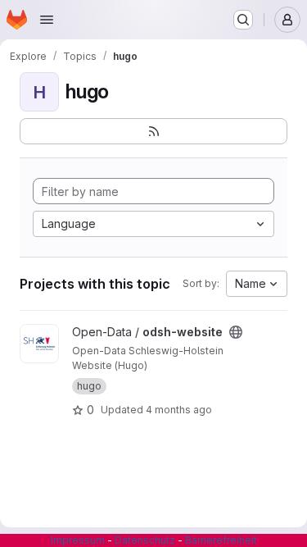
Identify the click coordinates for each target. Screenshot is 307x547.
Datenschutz (145, 540)
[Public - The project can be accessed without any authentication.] (235, 332)
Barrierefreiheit (221, 540)
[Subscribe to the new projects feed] (153, 131)
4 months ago (179, 409)
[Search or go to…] (243, 20)
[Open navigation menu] (47, 20)
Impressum (78, 540)
